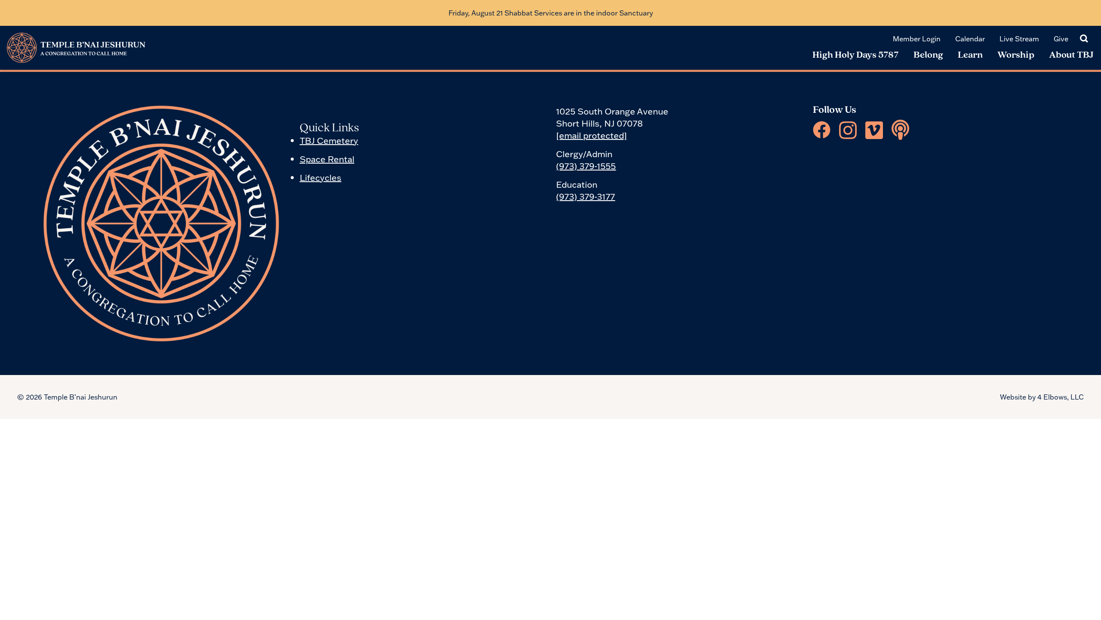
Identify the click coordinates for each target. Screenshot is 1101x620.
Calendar (970, 38)
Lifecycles (320, 177)
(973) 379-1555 (586, 165)
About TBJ (1071, 55)
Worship (1015, 55)
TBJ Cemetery (329, 140)
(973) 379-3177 (585, 196)
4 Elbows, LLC (1060, 397)
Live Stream (1019, 38)
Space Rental (327, 158)
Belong (928, 55)
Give (1061, 38)
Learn (970, 55)
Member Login (917, 38)
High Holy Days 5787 (855, 55)
